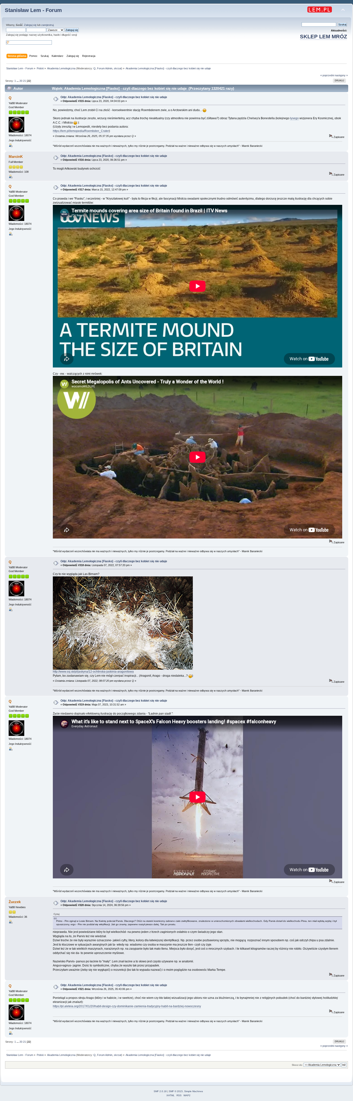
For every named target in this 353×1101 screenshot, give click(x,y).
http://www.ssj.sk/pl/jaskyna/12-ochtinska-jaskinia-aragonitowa (93, 671)
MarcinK (16, 156)
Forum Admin (104, 68)
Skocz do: (297, 1065)
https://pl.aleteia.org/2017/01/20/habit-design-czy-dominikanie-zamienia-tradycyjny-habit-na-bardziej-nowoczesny (127, 1006)
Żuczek (15, 902)
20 (20, 80)
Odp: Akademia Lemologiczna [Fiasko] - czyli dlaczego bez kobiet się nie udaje (114, 97)
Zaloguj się (30, 25)
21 (24, 80)
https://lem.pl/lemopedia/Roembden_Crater (81, 131)
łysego (294, 118)
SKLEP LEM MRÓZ (323, 37)
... (18, 80)
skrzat (117, 68)
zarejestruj (47, 25)
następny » (341, 75)
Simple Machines (193, 1091)
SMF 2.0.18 (160, 1091)
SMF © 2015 (176, 1091)
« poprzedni (327, 75)
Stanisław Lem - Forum (33, 10)
